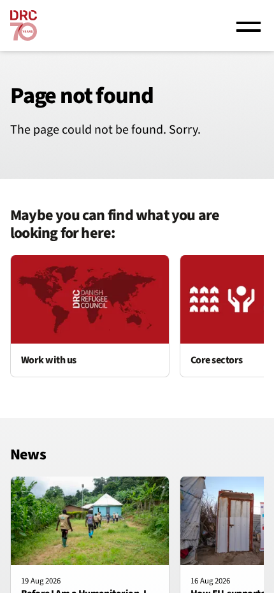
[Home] (23, 25)
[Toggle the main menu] (248, 25)
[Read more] (90, 316)
